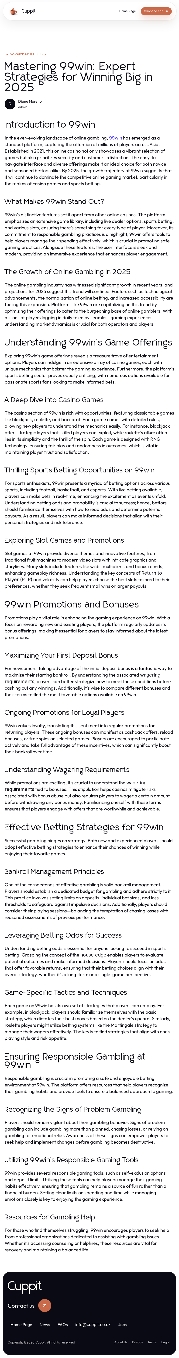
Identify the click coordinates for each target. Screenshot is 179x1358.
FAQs (63, 1324)
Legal (165, 1342)
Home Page (21, 1324)
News (45, 1324)
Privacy (137, 1342)
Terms (152, 1342)
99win (115, 138)
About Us (120, 1342)
